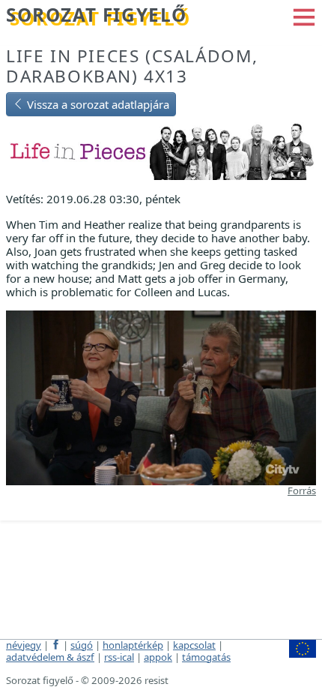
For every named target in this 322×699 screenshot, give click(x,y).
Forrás (302, 490)
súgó (81, 645)
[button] (304, 16)
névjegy (23, 645)
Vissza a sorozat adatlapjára (96, 104)
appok (158, 657)
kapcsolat (194, 645)
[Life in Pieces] (161, 150)
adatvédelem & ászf (50, 657)
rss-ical (119, 657)
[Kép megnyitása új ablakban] (161, 396)
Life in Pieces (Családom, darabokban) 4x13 (132, 66)
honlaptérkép (133, 645)
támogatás (206, 657)
